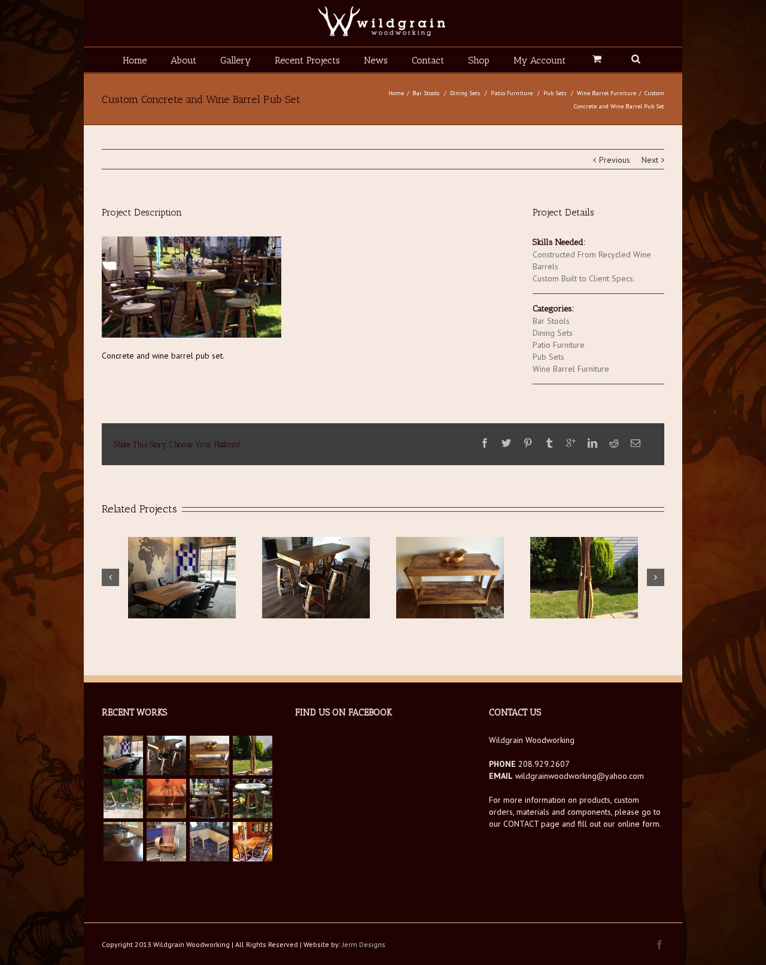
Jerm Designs (363, 944)
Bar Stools (425, 93)
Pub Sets (554, 93)
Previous (614, 159)
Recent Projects (307, 60)
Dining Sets (465, 93)
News (376, 60)
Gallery (235, 60)
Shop (479, 60)
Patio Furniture (512, 93)
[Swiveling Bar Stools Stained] (123, 798)
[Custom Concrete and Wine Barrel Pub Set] (209, 798)
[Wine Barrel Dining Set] (252, 841)
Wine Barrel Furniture (606, 93)
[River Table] (123, 755)
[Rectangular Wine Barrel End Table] (166, 798)
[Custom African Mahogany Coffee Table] (209, 841)
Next (650, 159)
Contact (428, 60)
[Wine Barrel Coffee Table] (123, 841)
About (183, 60)
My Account (539, 60)
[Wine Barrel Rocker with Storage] (166, 841)
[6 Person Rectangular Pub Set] (166, 755)
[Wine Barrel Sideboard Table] (209, 755)
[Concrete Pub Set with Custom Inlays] (252, 798)
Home (135, 60)
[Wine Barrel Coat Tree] (252, 755)
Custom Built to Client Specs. (584, 278)
